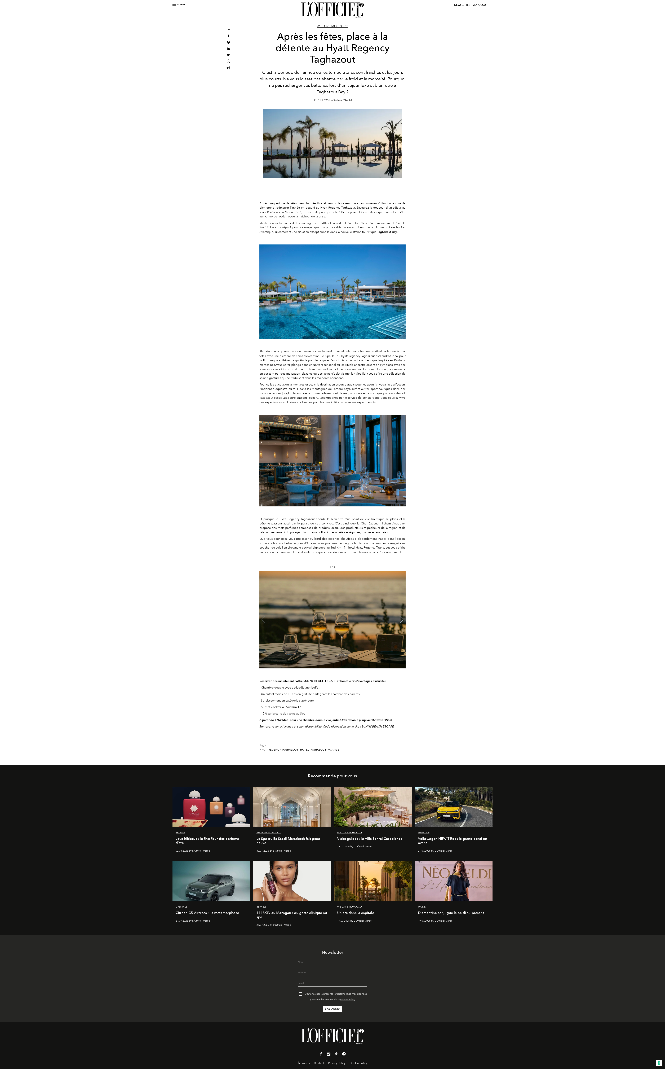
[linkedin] (228, 49)
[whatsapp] (228, 62)
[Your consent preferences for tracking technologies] (659, 1063)
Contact (319, 1063)
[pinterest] (228, 43)
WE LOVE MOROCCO (332, 26)
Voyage (333, 749)
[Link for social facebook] (321, 1055)
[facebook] (228, 36)
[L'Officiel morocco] (332, 10)
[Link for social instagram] (328, 1055)
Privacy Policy (347, 999)
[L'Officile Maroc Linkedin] (344, 1054)
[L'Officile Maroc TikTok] (336, 1054)
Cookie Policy (358, 1063)
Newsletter (462, 4)
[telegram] (228, 68)
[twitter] (228, 55)
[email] (228, 30)
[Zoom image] (332, 291)
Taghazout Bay (387, 232)
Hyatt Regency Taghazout (278, 749)
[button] (401, 620)
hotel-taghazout (313, 749)
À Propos (304, 1063)
